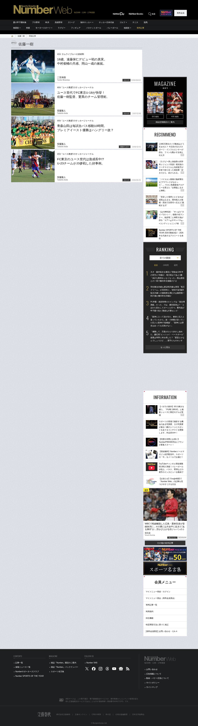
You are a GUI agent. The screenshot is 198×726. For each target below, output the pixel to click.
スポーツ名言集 (57, 671)
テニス (135, 22)
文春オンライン (81, 714)
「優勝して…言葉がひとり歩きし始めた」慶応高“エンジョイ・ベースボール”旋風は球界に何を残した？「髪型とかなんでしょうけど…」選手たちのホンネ (167, 336)
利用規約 (149, 611)
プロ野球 (36, 22)
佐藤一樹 (21, 36)
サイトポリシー (152, 683)
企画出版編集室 (121, 714)
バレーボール (112, 28)
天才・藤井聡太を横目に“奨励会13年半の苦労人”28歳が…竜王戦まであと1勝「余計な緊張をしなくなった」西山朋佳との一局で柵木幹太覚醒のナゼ (167, 276)
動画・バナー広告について (157, 678)
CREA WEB (96, 714)
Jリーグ (71, 22)
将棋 (28, 28)
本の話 (108, 714)
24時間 (166, 265)
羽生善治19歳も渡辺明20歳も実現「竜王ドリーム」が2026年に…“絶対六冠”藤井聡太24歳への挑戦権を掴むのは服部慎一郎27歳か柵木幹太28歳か (167, 291)
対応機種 (149, 618)
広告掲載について (153, 674)
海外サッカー (86, 22)
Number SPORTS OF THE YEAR (29, 676)
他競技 (126, 28)
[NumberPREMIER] (166, 13)
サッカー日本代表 (106, 22)
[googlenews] (121, 669)
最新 (156, 265)
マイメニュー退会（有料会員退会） (161, 598)
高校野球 (58, 22)
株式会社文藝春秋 (63, 714)
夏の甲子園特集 (19, 22)
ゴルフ (122, 22)
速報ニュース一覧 (22, 667)
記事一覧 (19, 663)
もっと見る (165, 347)
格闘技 (16, 28)
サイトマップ (152, 687)
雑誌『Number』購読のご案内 (63, 663)
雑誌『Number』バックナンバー (64, 667)
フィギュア (75, 28)
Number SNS (91, 663)
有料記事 (140, 28)
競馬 (146, 22)
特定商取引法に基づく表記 (157, 625)
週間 (176, 265)
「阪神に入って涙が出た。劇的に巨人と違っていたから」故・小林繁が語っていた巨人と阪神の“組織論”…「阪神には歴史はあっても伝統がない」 (167, 321)
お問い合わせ (152, 669)
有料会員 (180, 13)
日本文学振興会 (138, 714)
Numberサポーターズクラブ (27, 671)
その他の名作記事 (165, 543)
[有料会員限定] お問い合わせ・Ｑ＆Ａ (162, 631)
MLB (47, 22)
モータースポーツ (43, 28)
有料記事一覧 (151, 605)
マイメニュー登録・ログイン (158, 592)
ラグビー (61, 28)
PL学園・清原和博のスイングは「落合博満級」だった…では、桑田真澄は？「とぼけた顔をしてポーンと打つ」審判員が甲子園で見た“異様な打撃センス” (167, 306)
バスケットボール (93, 28)
